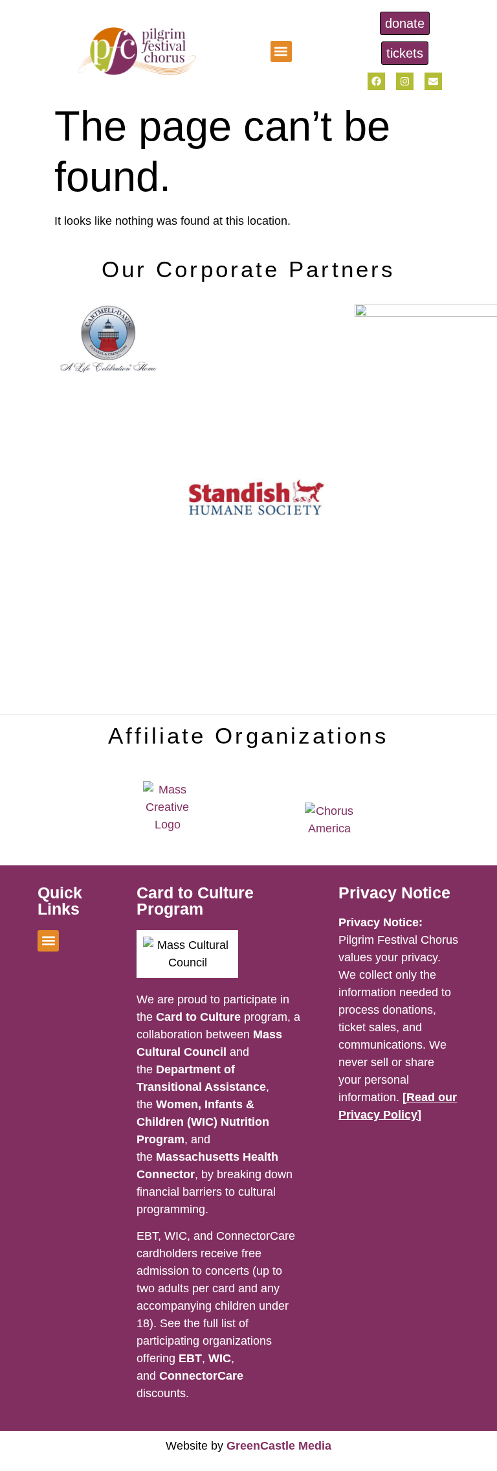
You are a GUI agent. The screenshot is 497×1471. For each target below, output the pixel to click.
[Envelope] (433, 81)
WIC (219, 1358)
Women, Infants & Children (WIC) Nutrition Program (203, 1122)
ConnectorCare (201, 1375)
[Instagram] (405, 81)
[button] (281, 51)
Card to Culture (198, 1016)
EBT (190, 1358)
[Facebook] (376, 81)
